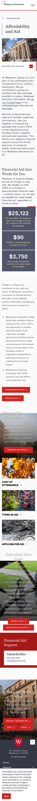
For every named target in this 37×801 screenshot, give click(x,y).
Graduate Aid (11, 398)
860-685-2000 (20, 757)
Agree (6, 796)
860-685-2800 (13, 658)
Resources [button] (7, 767)
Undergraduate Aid (14, 390)
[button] (33, 5)
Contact (6, 763)
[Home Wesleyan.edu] (5, 3)
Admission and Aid (13, 18)
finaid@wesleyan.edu (16, 661)
